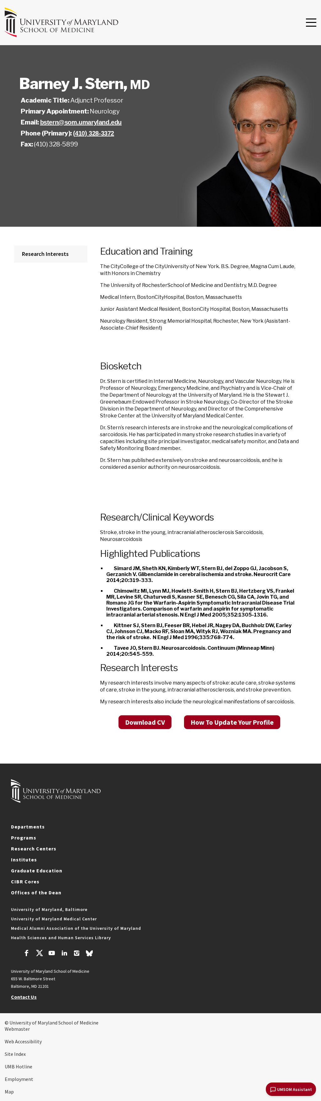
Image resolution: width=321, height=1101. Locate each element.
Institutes (24, 859)
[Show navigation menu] (311, 23)
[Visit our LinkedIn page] (64, 954)
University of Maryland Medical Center (54, 919)
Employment (19, 1079)
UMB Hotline (18, 1066)
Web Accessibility (23, 1041)
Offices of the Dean (36, 892)
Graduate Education (36, 870)
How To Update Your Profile (232, 722)
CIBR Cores (25, 881)
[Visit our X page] (39, 954)
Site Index (15, 1054)
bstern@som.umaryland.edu (81, 122)
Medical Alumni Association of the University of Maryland (76, 928)
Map (9, 1091)
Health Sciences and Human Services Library (61, 937)
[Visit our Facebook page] (27, 954)
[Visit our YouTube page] (52, 954)
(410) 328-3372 (93, 133)
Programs (23, 837)
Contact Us (24, 997)
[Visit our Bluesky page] (89, 955)
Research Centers (33, 848)
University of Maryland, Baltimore (49, 909)
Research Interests (45, 253)
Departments (28, 826)
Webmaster (17, 1029)
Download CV (145, 722)
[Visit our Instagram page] (77, 954)
